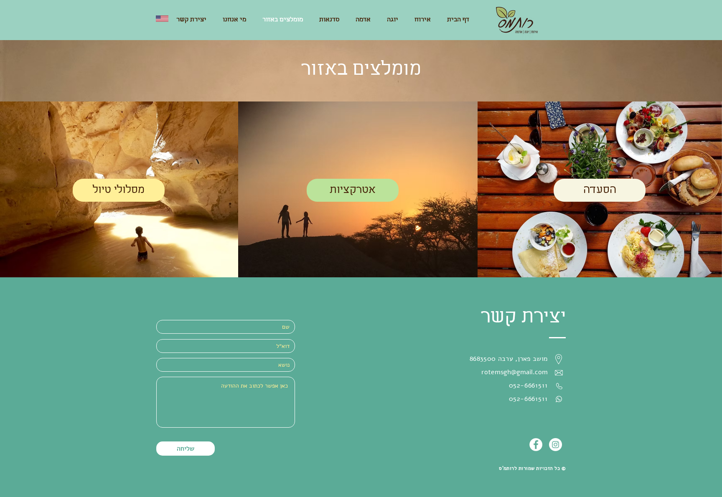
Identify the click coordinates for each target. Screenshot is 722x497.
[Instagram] (555, 444)
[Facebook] (535, 444)
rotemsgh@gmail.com (514, 372)
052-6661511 (528, 398)
